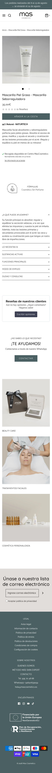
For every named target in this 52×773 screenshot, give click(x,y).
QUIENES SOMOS (26, 666)
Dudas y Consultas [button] (12, 276)
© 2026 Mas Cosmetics (26, 763)
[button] (26, 60)
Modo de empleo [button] (11, 269)
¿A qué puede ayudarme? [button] (15, 214)
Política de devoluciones (26, 641)
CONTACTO (26, 674)
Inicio (4, 30)
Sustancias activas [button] (12, 254)
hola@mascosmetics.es (26, 687)
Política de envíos (26, 637)
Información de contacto (26, 628)
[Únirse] (43, 593)
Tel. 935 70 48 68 (26, 678)
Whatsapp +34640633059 (26, 682)
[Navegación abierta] (4, 15)
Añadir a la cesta (26, 116)
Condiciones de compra (26, 645)
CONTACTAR (26, 358)
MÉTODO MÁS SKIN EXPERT (26, 670)
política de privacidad (26, 601)
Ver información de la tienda (15, 160)
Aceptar (22, 601)
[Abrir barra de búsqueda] (10, 15)
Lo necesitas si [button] (10, 247)
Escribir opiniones (26, 314)
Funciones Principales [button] (14, 261)
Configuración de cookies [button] (26, 649)
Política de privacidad (26, 633)
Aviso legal (26, 624)
